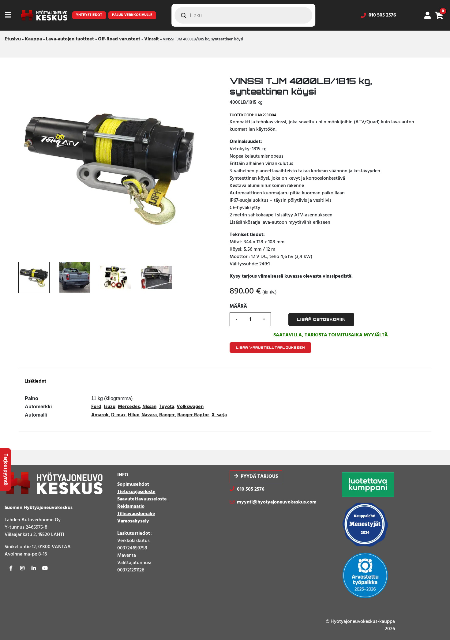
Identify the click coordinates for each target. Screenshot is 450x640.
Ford (96, 407)
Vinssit (151, 39)
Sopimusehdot (133, 484)
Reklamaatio (130, 507)
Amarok (100, 415)
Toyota (166, 407)
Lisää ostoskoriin (321, 319)
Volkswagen (190, 407)
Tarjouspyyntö (5, 469)
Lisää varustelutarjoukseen (270, 347)
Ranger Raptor (193, 415)
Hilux (133, 415)
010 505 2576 (382, 15)
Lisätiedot (35, 381)
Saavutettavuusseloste (142, 499)
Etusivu (13, 39)
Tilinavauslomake (136, 514)
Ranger (167, 415)
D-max (118, 415)
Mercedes (129, 407)
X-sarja (219, 415)
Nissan (149, 407)
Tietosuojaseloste (136, 492)
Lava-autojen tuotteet (70, 39)
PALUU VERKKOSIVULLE (132, 15)
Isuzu (109, 407)
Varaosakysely (133, 521)
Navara (149, 415)
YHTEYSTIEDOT (89, 15)
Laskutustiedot (134, 533)
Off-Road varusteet (119, 39)
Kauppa (33, 39)
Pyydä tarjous (259, 477)
